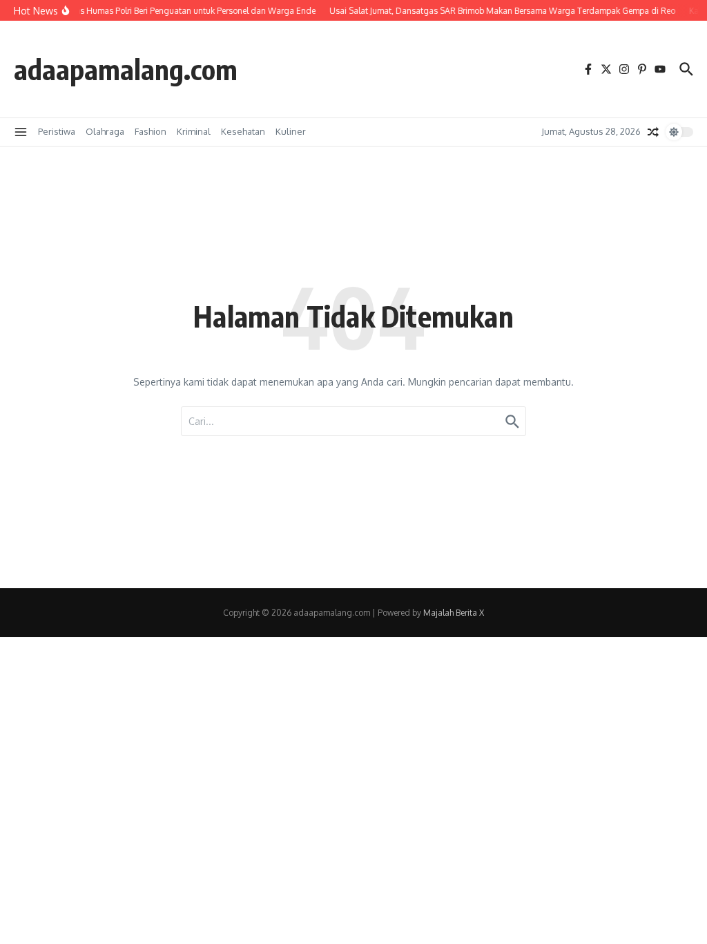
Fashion (150, 131)
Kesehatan (243, 131)
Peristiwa (56, 131)
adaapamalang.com (126, 69)
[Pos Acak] (653, 132)
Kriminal (194, 131)
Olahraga (105, 131)
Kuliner (290, 131)
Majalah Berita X (453, 612)
